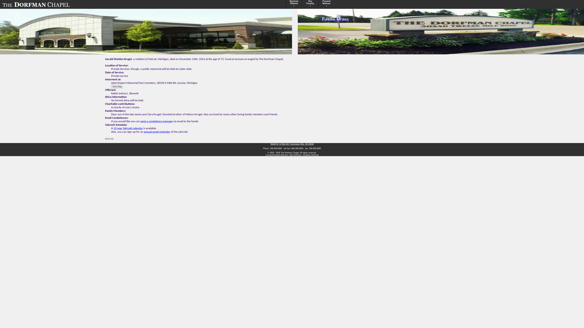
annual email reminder (157, 132)
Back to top (109, 139)
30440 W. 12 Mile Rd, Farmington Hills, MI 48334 (292, 144)
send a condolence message (156, 121)
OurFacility (310, 3)
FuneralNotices (326, 3)
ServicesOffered (294, 3)
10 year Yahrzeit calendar (128, 128)
